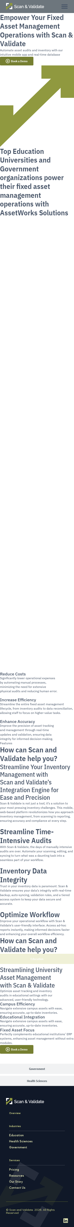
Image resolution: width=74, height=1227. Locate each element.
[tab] (37, 959)
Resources (16, 1175)
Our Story (16, 1181)
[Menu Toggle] (64, 6)
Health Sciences (20, 1141)
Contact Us (17, 1187)
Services (14, 1160)
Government (18, 1147)
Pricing (14, 1169)
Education (16, 1135)
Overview (14, 1113)
